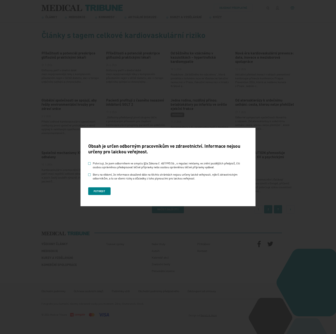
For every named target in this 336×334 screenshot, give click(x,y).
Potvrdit (99, 191)
